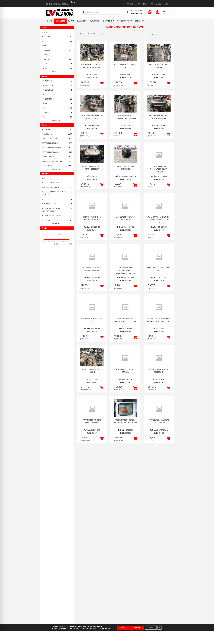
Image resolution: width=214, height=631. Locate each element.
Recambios (60, 21)
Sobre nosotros (124, 21)
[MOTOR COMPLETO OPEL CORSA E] (159, 59)
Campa (71, 21)
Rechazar (137, 627)
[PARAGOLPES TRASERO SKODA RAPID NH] (92, 409)
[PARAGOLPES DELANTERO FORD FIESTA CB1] (159, 409)
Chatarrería (108, 21)
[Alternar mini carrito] (163, 12)
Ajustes (150, 627)
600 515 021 (137, 13)
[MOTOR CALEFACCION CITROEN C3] (125, 154)
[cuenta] (157, 12)
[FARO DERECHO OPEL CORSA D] (92, 307)
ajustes (107, 629)
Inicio (49, 21)
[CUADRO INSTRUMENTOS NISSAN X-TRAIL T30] (92, 256)
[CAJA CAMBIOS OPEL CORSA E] (125, 53)
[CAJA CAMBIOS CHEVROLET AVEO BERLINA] (92, 103)
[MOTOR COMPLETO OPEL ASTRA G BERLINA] (159, 103)
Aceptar (123, 627)
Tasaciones (95, 21)
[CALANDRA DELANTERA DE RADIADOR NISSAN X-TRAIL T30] (159, 206)
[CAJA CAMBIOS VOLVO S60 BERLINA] (125, 358)
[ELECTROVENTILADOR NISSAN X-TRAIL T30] (92, 206)
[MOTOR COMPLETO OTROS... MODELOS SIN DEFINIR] (92, 53)
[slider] (42, 239)
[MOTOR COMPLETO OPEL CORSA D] (92, 364)
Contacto (139, 21)
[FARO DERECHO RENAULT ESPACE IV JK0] (125, 206)
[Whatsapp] (150, 12)
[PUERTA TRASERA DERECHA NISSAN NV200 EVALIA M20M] (125, 414)
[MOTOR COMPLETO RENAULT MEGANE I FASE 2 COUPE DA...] (159, 307)
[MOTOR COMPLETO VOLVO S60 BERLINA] (159, 358)
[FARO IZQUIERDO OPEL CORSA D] (159, 256)
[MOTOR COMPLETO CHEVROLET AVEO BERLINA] (125, 110)
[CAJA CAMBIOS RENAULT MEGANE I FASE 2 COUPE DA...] (125, 307)
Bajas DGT (81, 21)
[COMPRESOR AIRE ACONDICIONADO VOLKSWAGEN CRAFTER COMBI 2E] (125, 256)
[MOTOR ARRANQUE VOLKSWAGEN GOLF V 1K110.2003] (159, 155)
